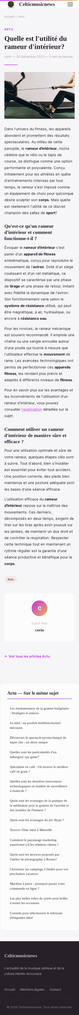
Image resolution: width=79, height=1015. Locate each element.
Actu (21, 16)
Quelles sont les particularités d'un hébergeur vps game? (33, 754)
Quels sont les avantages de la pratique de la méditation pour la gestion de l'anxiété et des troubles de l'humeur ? (39, 805)
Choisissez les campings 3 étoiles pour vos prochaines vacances (39, 871)
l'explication (32, 409)
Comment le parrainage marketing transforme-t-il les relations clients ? (34, 842)
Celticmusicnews (37, 4)
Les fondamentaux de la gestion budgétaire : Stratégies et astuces (39, 710)
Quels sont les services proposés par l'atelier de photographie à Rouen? (34, 856)
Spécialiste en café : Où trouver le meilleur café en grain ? (39, 769)
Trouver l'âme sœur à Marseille (31, 830)
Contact (55, 989)
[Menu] (70, 4)
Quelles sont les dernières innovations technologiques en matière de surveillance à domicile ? (38, 786)
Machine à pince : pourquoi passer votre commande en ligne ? (37, 886)
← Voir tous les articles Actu (27, 656)
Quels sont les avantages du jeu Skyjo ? (37, 820)
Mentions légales (32, 989)
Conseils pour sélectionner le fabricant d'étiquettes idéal (36, 915)
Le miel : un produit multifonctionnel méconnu (35, 725)
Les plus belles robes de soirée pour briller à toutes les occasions (39, 900)
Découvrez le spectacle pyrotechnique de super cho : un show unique (38, 740)
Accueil (9, 16)
